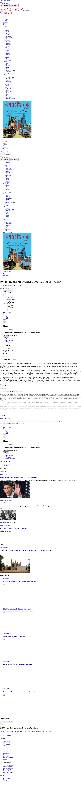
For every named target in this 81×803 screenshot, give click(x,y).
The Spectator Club (8, 772)
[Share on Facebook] (7, 315)
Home (4, 16)
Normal (12, 307)
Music (7, 68)
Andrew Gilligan (4, 547)
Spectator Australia (8, 765)
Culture (8, 33)
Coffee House (6, 51)
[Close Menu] (1, 154)
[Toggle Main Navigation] (1, 10)
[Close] (1, 724)
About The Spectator (8, 752)
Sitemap (5, 759)
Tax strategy (6, 756)
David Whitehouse (7, 606)
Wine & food (9, 78)
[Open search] (1, 152)
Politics (8, 30)
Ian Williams (6, 661)
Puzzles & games (10, 98)
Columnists (9, 91)
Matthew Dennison (5, 418)
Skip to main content (5, 0)
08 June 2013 (6, 288)
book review (6, 465)
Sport (7, 83)
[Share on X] (7, 317)
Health (8, 85)
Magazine (8, 36)
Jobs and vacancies (8, 757)
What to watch (10, 77)
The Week (8, 88)
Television (8, 71)
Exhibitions (9, 66)
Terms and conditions (8, 754)
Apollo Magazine (7, 766)
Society (8, 54)
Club (4, 25)
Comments (8, 312)
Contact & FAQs (7, 741)
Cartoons (8, 97)
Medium (12, 299)
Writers (5, 17)
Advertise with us (7, 743)
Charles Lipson (7, 633)
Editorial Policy (7, 745)
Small (11, 297)
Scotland (8, 60)
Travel (7, 80)
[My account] (28, 10)
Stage (7, 73)
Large (12, 302)
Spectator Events (7, 771)
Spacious (13, 310)
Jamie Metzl (3, 388)
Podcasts (5, 20)
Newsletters (6, 19)
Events (5, 23)
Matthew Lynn (3, 474)
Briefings (5, 22)
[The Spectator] (13, 10)
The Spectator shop (8, 768)
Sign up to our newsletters (9, 780)
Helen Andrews (7, 688)
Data (7, 57)
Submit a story (6, 744)
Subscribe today (7, 778)
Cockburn (8, 32)
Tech (7, 34)
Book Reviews (7, 464)
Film (7, 67)
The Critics (6, 275)
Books (8, 64)
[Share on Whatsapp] (7, 318)
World (7, 56)
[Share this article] (4, 320)
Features (8, 90)
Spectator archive (7, 769)
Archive (5, 26)
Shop (4, 27)
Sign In (25, 10)
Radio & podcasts (10, 70)
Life (4, 74)
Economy (8, 58)
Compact (12, 305)
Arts (7, 63)
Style (7, 84)
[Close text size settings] (4, 294)
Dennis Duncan (4, 502)
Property (8, 81)
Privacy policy (6, 753)
